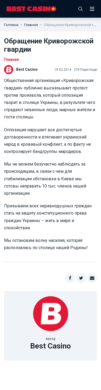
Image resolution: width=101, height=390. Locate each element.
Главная (31, 24)
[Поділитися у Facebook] (70, 278)
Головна (11, 24)
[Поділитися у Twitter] (81, 278)
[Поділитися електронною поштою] (92, 278)
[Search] (80, 9)
